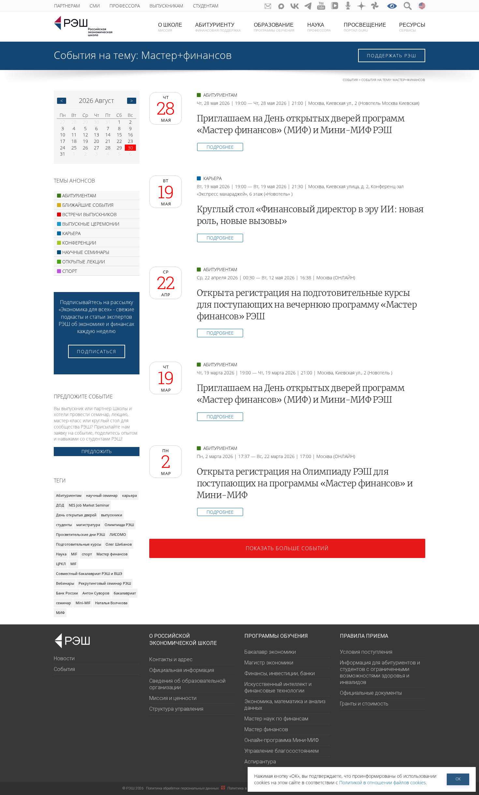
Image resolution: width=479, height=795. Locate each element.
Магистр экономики (268, 663)
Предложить (96, 451)
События (350, 80)
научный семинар (102, 495)
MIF (73, 563)
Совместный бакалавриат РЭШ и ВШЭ (89, 573)
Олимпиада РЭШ (119, 524)
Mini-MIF (83, 602)
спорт (87, 553)
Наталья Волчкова (111, 602)
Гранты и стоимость (364, 704)
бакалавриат (125, 593)
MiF (74, 553)
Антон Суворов (95, 593)
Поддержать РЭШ (391, 55)
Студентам (205, 6)
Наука (61, 553)
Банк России (67, 593)
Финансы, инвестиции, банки (279, 673)
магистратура (88, 524)
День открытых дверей (76, 514)
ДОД (60, 505)
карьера (129, 495)
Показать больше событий (287, 548)
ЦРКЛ (61, 563)
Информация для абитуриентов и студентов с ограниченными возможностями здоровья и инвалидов (380, 672)
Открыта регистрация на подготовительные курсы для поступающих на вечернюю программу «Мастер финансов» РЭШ (307, 305)
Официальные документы (371, 693)
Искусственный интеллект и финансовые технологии (278, 687)
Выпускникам (166, 6)
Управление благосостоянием (281, 751)
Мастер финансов (111, 553)
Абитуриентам (68, 495)
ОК (458, 779)
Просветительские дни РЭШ (80, 534)
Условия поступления (366, 652)
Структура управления (176, 709)
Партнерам (67, 6)
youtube (321, 5)
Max (281, 5)
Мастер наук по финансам (276, 719)
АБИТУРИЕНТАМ (219, 95)
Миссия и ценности (172, 698)
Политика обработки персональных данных (183, 788)
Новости (64, 658)
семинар (63, 602)
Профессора (124, 6)
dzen (361, 5)
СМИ (95, 6)
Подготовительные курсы (78, 544)
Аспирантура (260, 762)
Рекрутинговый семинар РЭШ (105, 583)
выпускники (111, 514)
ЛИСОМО (117, 534)
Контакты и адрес (171, 659)
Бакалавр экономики (270, 652)
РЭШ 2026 (133, 788)
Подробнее (220, 147)
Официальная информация (181, 670)
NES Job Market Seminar (89, 505)
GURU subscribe (268, 5)
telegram (308, 5)
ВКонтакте (294, 5)
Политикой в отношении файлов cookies (382, 782)
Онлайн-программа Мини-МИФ (281, 740)
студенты (64, 524)
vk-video (334, 5)
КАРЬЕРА (212, 178)
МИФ (60, 612)
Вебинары (65, 583)
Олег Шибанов (119, 544)
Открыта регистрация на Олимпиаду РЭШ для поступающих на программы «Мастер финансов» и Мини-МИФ (305, 483)
